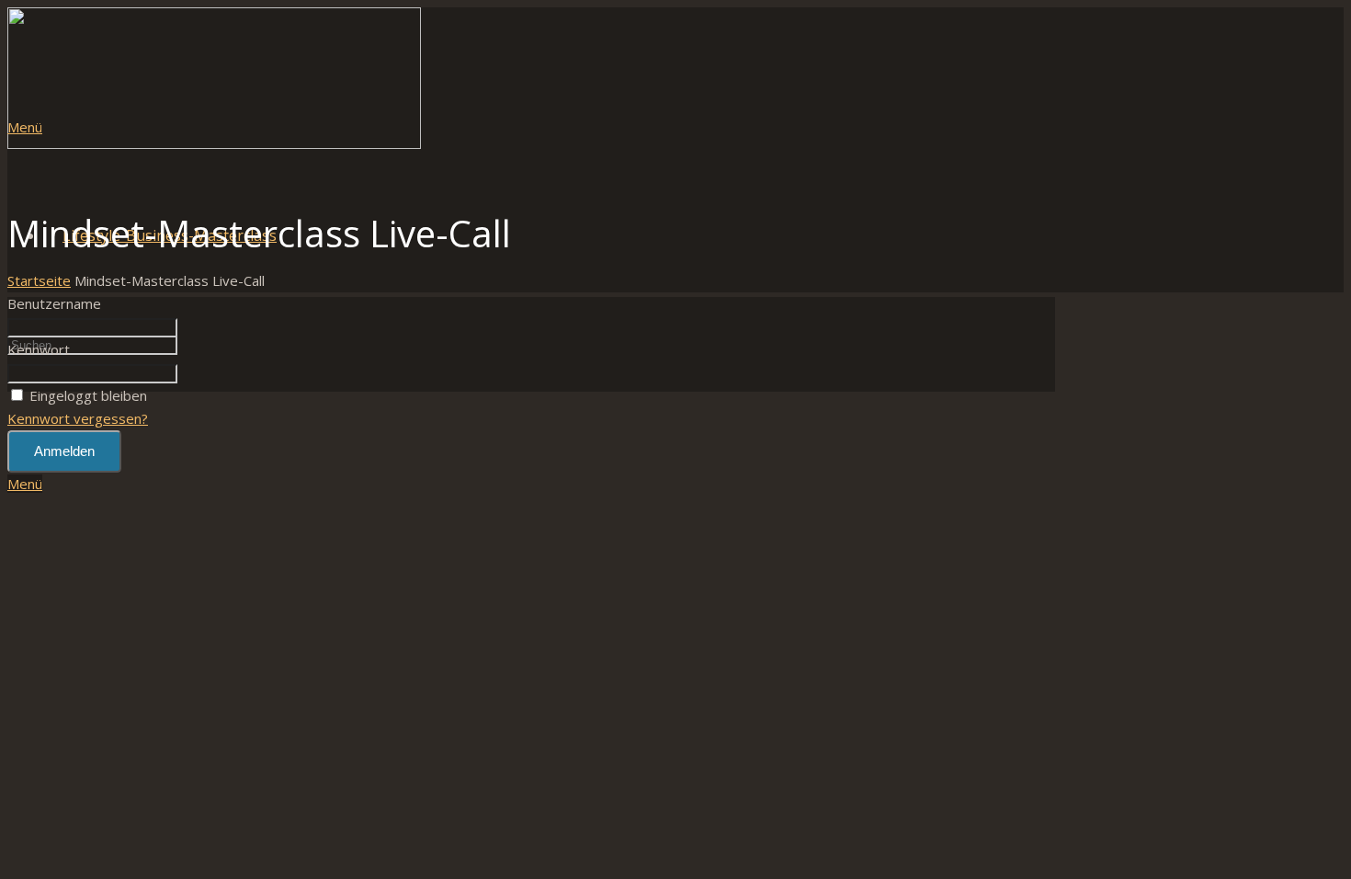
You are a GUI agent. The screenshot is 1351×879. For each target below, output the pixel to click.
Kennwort (38, 349)
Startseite (39, 280)
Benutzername (54, 303)
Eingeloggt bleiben (88, 395)
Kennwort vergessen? (77, 418)
